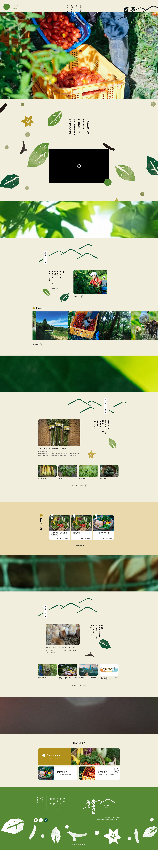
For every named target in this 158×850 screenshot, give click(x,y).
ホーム (64, 799)
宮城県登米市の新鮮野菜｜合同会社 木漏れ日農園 (138, 16)
